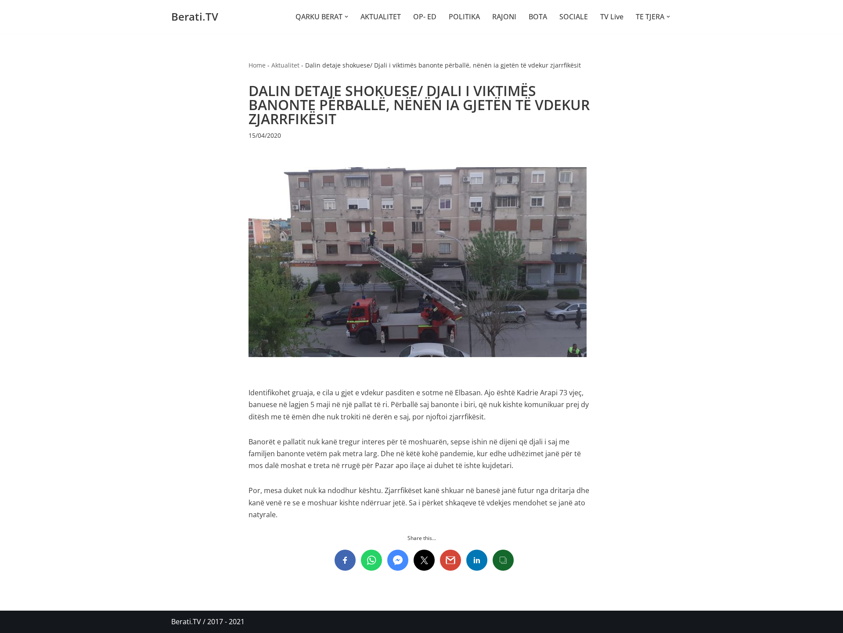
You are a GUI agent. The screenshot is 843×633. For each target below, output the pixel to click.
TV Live (611, 16)
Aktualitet (285, 65)
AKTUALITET (380, 16)
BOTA (538, 16)
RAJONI (504, 16)
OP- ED (424, 16)
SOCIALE (573, 16)
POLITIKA (464, 16)
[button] (346, 16)
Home (257, 65)
